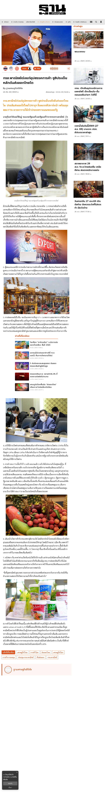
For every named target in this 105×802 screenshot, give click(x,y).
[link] (88, 48)
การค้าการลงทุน (9, 657)
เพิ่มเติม (5, 779)
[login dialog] (101, 22)
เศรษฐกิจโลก (58, 652)
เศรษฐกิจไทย (22, 652)
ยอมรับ (10, 783)
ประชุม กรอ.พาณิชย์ (26, 657)
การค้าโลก (34, 652)
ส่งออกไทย (46, 652)
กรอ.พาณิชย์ (52, 657)
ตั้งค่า (10, 787)
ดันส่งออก (40, 657)
